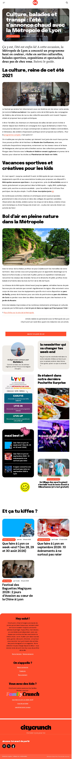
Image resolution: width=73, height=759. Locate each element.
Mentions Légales (7, 756)
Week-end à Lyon (9, 540)
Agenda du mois (43, 540)
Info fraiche (7, 581)
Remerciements (28, 654)
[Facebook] (13, 746)
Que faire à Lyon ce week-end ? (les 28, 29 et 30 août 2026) (22, 445)
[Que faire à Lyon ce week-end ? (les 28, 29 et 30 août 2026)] (18, 528)
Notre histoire (17, 654)
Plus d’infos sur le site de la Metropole (19, 312)
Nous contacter (22, 667)
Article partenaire (13, 36)
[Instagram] (4, 746)
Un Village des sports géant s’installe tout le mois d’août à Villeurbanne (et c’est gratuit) (53, 484)
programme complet (12, 135)
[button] (4, 2)
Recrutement (22, 675)
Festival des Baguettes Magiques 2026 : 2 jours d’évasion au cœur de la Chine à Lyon (17, 592)
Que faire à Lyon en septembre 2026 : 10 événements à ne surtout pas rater (51, 549)
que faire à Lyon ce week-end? (22, 700)
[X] (9, 746)
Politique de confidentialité (20, 756)
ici (53, 191)
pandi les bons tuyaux (22, 707)
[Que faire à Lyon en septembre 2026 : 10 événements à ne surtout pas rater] (53, 528)
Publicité (23, 671)
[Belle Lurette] (53, 403)
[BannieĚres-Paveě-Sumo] (18, 399)
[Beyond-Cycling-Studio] (53, 436)
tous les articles (22, 704)
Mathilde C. (18, 362)
